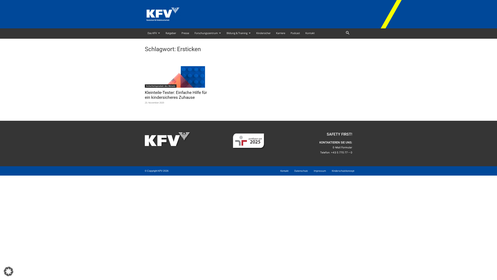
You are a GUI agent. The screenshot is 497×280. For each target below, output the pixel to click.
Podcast (295, 33)
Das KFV (152, 33)
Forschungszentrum (206, 33)
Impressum (320, 170)
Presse (185, 33)
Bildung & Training (237, 33)
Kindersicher (263, 33)
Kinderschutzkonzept (343, 170)
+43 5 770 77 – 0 (341, 152)
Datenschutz (301, 170)
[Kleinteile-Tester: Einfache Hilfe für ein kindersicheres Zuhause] (176, 72)
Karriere (280, 33)
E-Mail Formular (342, 147)
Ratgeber (171, 33)
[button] (347, 33)
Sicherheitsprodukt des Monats (160, 86)
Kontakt (310, 33)
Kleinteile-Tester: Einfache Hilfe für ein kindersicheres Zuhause (176, 95)
